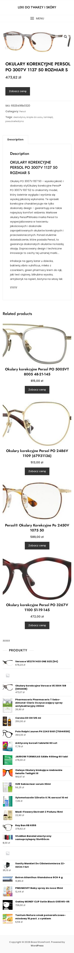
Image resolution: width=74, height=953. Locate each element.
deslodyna (19, 117)
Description (15, 139)
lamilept (48, 117)
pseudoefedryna (14, 121)
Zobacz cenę (17, 91)
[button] (37, 18)
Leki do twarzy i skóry (37, 7)
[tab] (15, 139)
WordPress (37, 945)
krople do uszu (34, 117)
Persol (22, 111)
